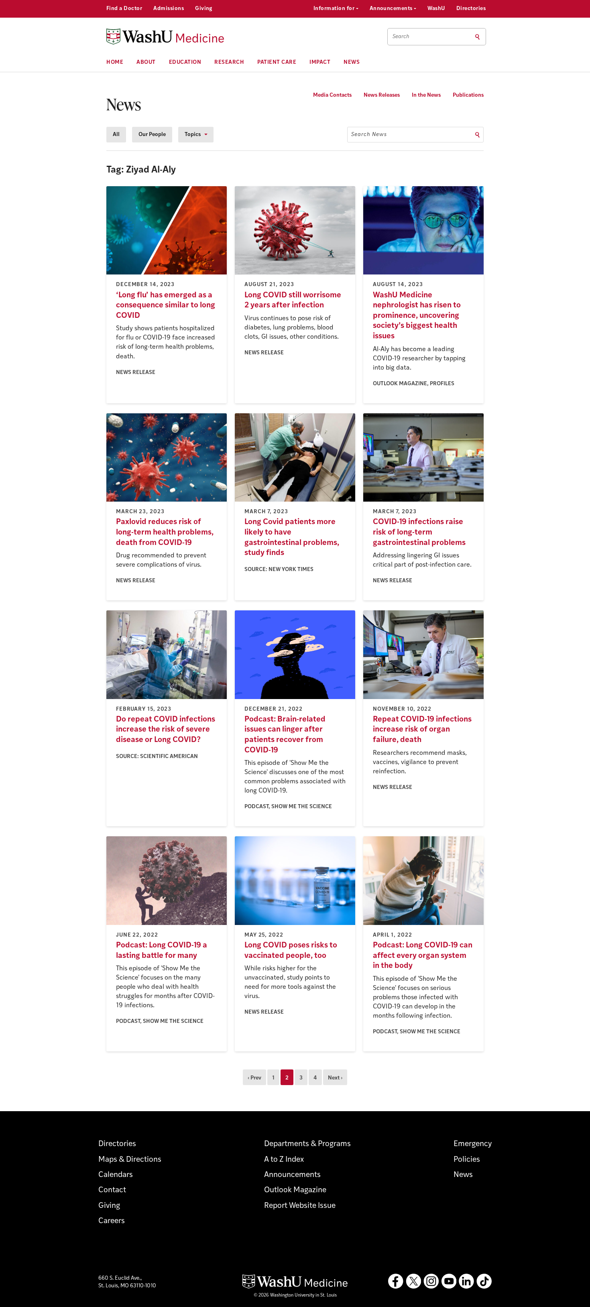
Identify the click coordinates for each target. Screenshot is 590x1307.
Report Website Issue (300, 1206)
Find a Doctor (124, 8)
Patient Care (276, 62)
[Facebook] (395, 1281)
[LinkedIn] (466, 1281)
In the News (426, 95)
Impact (319, 62)
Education (185, 62)
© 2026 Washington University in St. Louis (295, 1295)
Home (114, 62)
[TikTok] (484, 1281)
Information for (334, 8)
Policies (467, 1160)
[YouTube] (448, 1281)
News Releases (382, 95)
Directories (471, 8)
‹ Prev (254, 1078)
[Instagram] (431, 1281)
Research (229, 62)
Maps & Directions (129, 1160)
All (116, 134)
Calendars (115, 1175)
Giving (203, 8)
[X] (413, 1281)
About (146, 62)
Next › (335, 1078)
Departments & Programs (307, 1144)
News (352, 62)
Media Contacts (332, 95)
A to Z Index (284, 1160)
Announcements (392, 8)
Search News (369, 134)
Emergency (473, 1144)
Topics (193, 134)
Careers (111, 1221)
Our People (152, 134)
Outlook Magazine (295, 1190)
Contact (112, 1190)
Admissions (168, 8)
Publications (468, 95)
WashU (436, 8)
